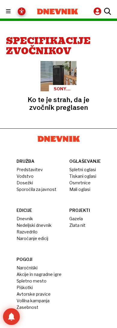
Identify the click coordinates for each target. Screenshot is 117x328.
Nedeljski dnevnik (34, 225)
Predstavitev (29, 169)
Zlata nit (77, 225)
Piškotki (24, 287)
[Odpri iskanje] (107, 11)
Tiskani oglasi (82, 176)
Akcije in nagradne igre (39, 274)
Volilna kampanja (33, 300)
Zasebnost (27, 307)
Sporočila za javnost (36, 189)
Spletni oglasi (82, 169)
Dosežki (24, 182)
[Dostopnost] (22, 11)
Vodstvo (25, 176)
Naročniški (27, 267)
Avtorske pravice (33, 294)
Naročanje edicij (32, 238)
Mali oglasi (79, 189)
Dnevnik (24, 218)
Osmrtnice (80, 182)
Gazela (76, 218)
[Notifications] (11, 316)
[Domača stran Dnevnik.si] (57, 11)
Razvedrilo (27, 231)
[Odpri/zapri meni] (13, 11)
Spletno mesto (31, 280)
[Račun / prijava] (98, 11)
